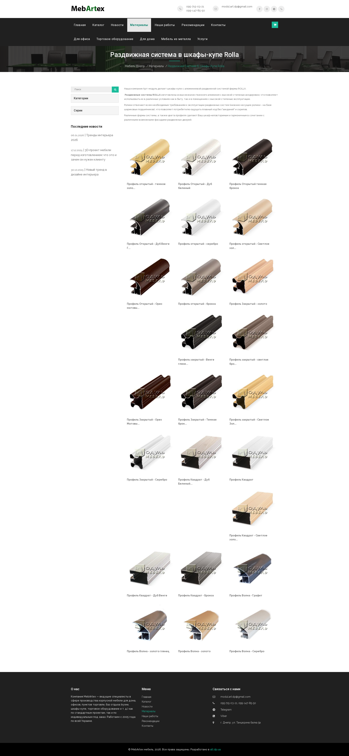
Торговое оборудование (115, 39)
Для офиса (82, 39)
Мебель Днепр (135, 66)
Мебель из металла (176, 39)
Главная (80, 25)
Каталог (98, 25)
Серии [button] (78, 110)
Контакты (218, 25)
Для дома (147, 39)
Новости (117, 25)
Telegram (226, 709)
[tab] (95, 98)
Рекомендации (193, 25)
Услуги (202, 39)
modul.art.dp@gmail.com (237, 6)
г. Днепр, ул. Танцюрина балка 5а (240, 722)
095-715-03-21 (195, 6)
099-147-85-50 (195, 10)
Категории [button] (81, 98)
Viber (223, 716)
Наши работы (165, 25)
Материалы (139, 25)
